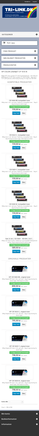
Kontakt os (27, 1)
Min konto (5, 414)
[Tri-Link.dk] (19, 12)
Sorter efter (4, 401)
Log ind (35, 1)
